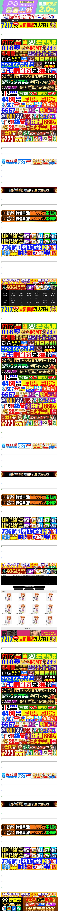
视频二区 (5, 293)
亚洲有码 (37, 291)
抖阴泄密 (53, 302)
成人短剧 (29, 305)
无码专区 (5, 302)
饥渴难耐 (21, 295)
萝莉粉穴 (45, 302)
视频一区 (5, 291)
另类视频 (53, 293)
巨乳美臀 (29, 293)
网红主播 (21, 291)
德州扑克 (29, 298)
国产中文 (13, 305)
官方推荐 (5, 298)
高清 (47, 583)
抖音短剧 (13, 300)
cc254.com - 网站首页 (11, 21)
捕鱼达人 (13, 298)
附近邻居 (13, 295)
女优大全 (45, 300)
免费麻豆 (37, 302)
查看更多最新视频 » (29, 628)
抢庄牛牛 (21, 298)
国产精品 (13, 291)
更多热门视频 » (53, 591)
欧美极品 (45, 291)
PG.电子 (39, 589)
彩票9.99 (37, 298)
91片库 (37, 300)
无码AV (5, 300)
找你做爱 (29, 295)
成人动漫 (53, 291)
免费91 (21, 302)
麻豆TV (21, 300)
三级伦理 (13, 293)
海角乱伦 (29, 302)
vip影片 (18, 589)
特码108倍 (29, 589)
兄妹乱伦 (21, 305)
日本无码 (29, 291)
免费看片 (13, 302)
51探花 (29, 300)
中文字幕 (21, 293)
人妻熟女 (37, 293)
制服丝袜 (45, 293)
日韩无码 (53, 305)
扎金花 (45, 298)
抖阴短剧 (45, 305)
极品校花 (37, 305)
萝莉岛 (52, 300)
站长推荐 (5, 295)
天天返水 (53, 298)
